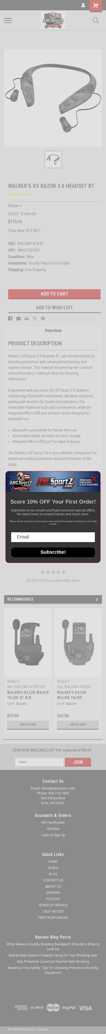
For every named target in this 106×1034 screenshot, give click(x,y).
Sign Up (59, 835)
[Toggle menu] (8, 20)
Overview (53, 330)
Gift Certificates (53, 822)
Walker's (13, 681)
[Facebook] (10, 318)
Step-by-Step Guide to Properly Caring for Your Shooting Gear (53, 955)
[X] (35, 318)
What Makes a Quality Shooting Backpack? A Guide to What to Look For (53, 946)
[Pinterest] (43, 318)
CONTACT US (53, 880)
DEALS (53, 868)
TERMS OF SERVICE (53, 905)
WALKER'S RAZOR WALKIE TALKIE (71, 695)
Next (98, 599)
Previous (90, 599)
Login (45, 835)
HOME (53, 862)
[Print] (26, 318)
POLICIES (53, 899)
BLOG (53, 874)
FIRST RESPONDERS (53, 918)
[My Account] (83, 5)
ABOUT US (53, 886)
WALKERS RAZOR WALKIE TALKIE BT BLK (28, 695)
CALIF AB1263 (53, 911)
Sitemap (43, 1029)
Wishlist (53, 829)
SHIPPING (53, 893)
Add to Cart (28, 724)
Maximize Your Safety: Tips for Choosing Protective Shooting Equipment (53, 970)
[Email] (18, 318)
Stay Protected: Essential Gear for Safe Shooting (53, 962)
